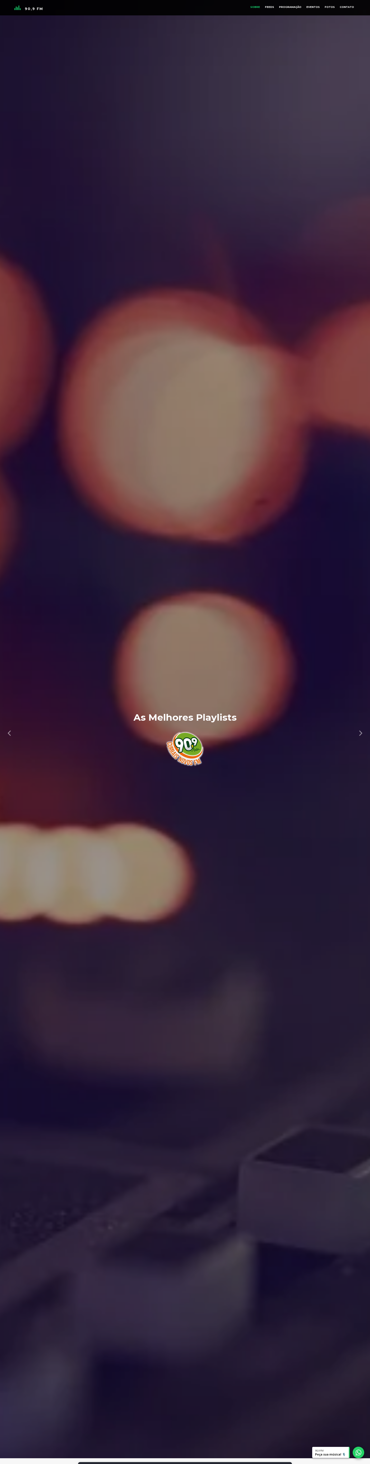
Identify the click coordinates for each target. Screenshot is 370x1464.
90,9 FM (34, 9)
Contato (347, 6)
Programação (290, 6)
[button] (9, 732)
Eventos (313, 6)
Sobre (255, 6)
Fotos (330, 6)
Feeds (269, 6)
